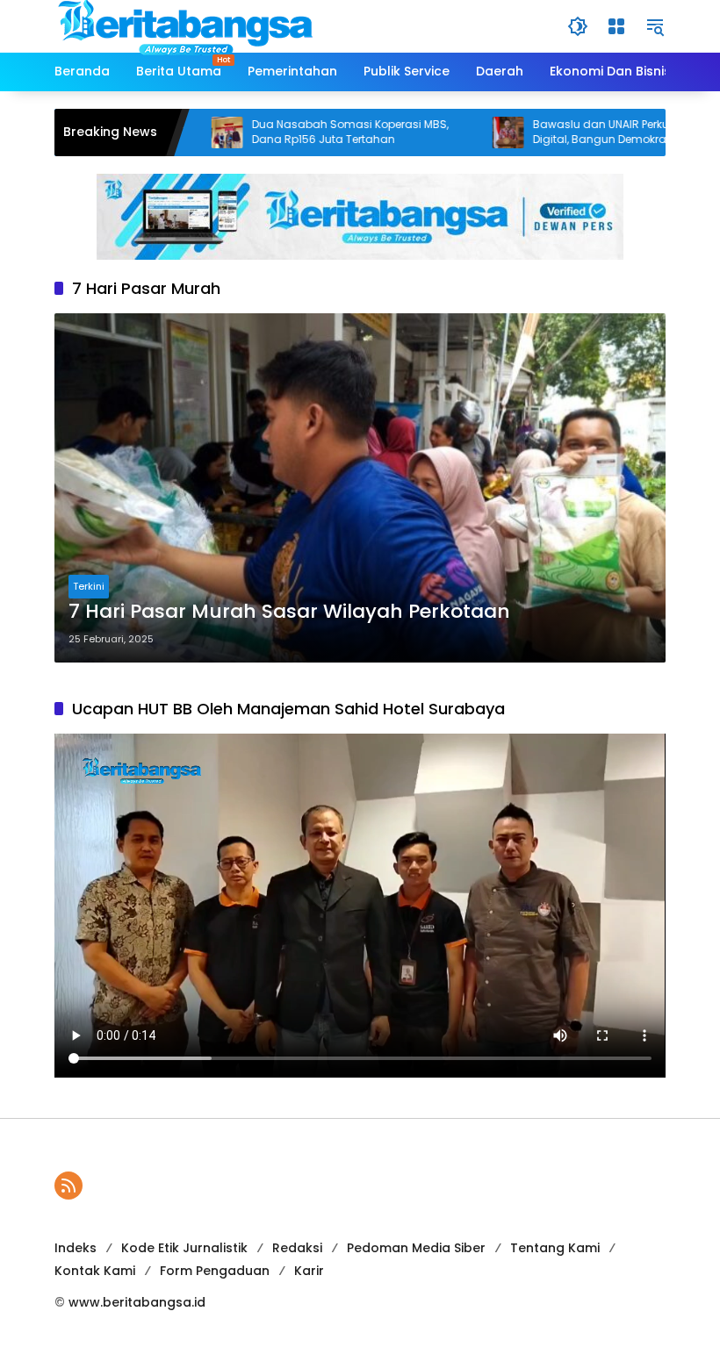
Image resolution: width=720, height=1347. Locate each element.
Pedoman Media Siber (416, 1248)
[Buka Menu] (616, 26)
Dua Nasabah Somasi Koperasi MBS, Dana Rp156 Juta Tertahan (308, 132)
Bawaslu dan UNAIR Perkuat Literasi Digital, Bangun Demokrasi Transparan (595, 132)
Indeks (75, 1248)
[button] (577, 26)
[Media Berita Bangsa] (186, 25)
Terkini (88, 586)
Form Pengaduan (215, 1270)
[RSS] (68, 1185)
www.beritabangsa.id (136, 1302)
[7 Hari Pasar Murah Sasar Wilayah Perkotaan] (360, 488)
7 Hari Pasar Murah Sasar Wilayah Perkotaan (289, 611)
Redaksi (297, 1248)
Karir (309, 1270)
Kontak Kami (94, 1270)
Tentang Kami (555, 1248)
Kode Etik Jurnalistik (184, 1248)
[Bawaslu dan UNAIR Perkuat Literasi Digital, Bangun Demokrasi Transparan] (466, 132)
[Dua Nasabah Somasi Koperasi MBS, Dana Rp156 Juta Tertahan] (185, 132)
